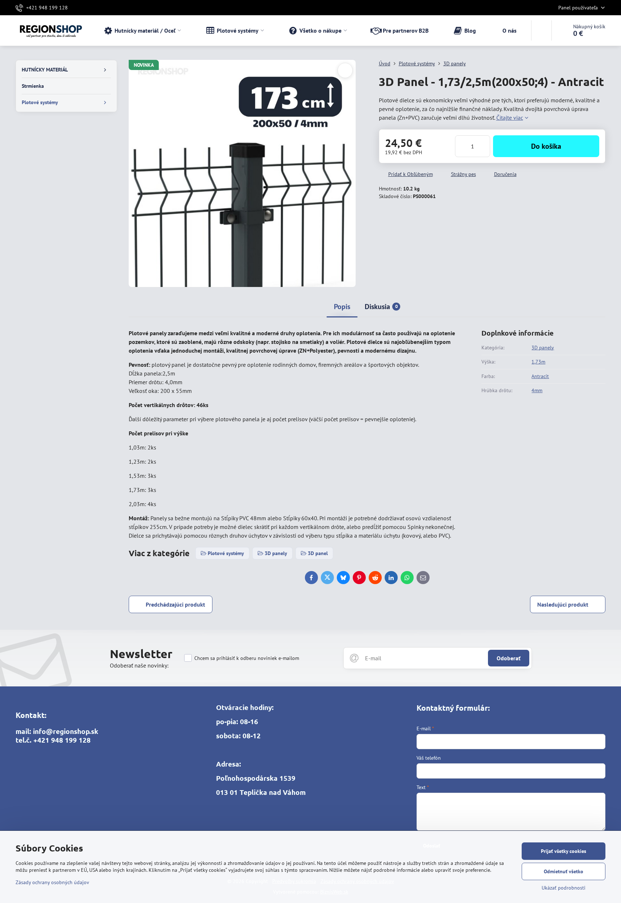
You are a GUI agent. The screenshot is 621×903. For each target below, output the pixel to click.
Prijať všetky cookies (563, 851)
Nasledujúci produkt (562, 604)
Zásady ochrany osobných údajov (52, 882)
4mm (536, 390)
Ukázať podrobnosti (563, 887)
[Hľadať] (541, 30)
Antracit (540, 376)
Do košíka (546, 146)
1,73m (538, 361)
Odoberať (509, 658)
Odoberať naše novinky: (139, 665)
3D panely (542, 347)
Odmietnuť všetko (563, 871)
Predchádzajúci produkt (175, 604)
